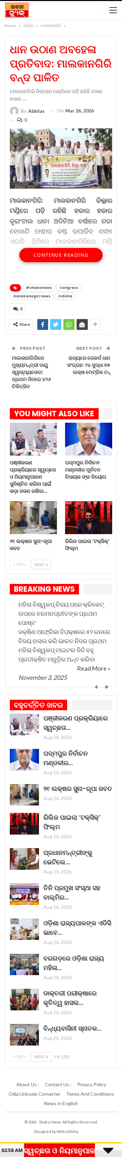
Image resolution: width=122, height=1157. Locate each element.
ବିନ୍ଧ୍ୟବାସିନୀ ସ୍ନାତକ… (72, 1028)
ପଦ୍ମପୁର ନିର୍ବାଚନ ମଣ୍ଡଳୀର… (65, 758)
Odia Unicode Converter (34, 1094)
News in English (61, 1103)
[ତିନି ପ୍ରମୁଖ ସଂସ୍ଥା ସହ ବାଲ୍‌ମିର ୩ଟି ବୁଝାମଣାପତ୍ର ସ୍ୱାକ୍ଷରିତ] (24, 894)
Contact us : (58, 1084)
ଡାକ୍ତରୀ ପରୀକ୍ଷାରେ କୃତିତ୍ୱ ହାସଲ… (70, 998)
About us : (27, 1084)
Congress (69, 287)
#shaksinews (39, 287)
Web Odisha (67, 1131)
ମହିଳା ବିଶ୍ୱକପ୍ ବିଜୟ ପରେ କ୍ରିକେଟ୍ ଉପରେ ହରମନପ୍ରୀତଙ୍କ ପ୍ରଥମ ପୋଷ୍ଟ (61, 613)
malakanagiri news (31, 296)
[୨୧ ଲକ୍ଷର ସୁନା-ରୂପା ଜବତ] (33, 517)
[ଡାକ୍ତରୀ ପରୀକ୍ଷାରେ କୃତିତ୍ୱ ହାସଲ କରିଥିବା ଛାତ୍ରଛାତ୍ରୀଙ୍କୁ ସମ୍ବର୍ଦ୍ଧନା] (24, 999)
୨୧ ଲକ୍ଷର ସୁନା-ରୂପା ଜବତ (77, 788)
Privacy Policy (91, 1084)
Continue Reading (61, 255)
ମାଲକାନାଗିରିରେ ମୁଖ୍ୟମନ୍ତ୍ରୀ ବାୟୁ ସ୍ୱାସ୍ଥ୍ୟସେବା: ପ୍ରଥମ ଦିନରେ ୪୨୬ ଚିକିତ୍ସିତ (31, 372)
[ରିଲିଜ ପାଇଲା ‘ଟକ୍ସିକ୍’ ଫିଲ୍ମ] (88, 517)
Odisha (65, 296)
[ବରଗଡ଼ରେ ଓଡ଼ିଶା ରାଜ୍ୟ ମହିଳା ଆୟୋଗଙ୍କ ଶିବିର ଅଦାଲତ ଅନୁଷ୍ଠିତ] (24, 964)
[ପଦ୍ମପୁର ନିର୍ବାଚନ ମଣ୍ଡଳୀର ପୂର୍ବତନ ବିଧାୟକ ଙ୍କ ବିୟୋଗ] (88, 439)
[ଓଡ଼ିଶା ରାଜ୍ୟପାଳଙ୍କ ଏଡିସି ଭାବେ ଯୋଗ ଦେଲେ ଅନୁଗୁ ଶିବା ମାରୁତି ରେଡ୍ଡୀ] (24, 929)
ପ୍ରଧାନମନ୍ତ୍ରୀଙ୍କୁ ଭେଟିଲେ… (67, 857)
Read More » (93, 668)
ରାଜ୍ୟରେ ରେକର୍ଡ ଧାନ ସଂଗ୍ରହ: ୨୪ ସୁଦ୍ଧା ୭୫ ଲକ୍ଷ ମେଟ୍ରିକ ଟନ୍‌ (88, 365)
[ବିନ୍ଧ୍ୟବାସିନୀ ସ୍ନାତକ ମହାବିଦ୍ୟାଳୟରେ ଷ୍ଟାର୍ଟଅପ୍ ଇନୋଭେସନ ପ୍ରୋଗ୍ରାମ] (24, 1035)
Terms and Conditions (90, 1094)
